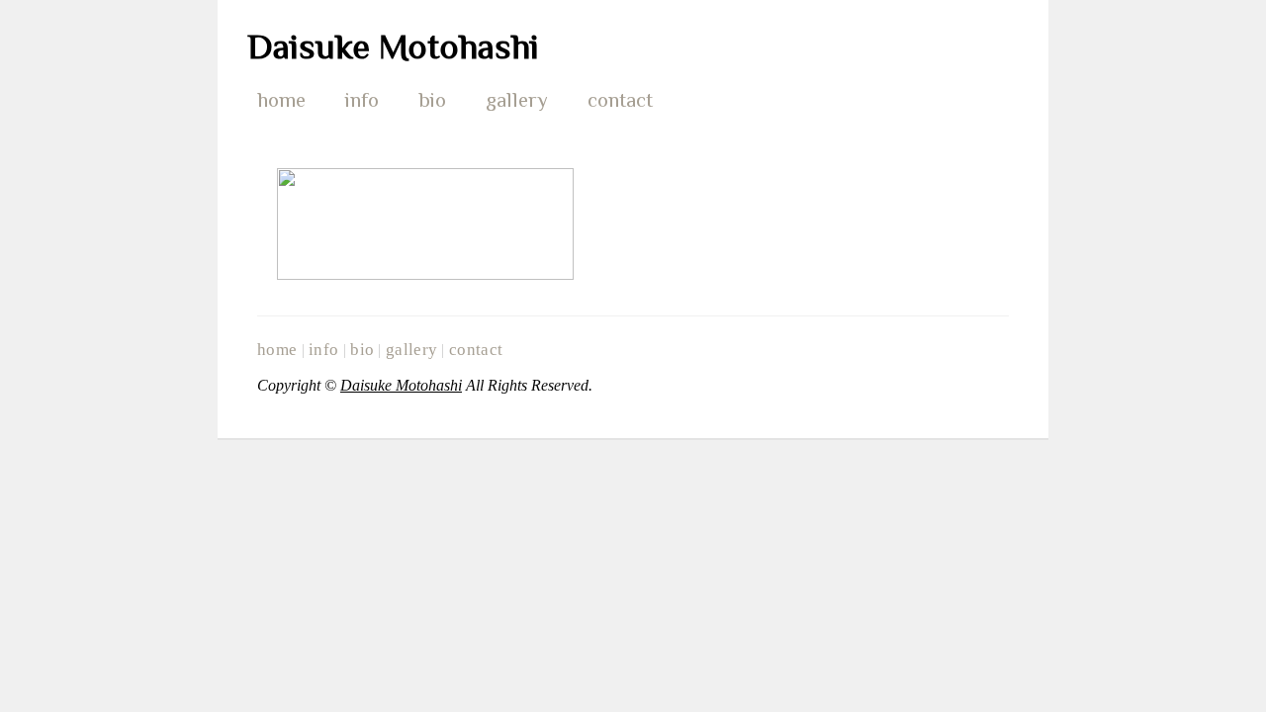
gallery (517, 100)
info (362, 100)
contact (620, 100)
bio (432, 100)
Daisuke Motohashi (393, 46)
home (281, 100)
